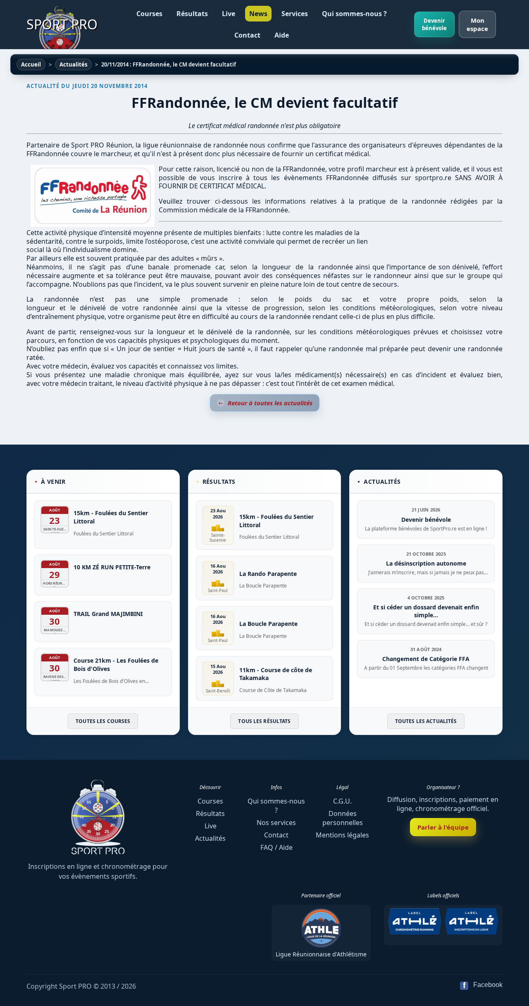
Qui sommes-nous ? (354, 13)
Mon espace (477, 24)
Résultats (192, 13)
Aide (281, 35)
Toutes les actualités (426, 721)
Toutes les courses (103, 721)
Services (294, 13)
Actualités (210, 838)
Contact (247, 35)
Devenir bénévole (434, 24)
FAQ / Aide (276, 847)
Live (228, 13)
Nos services (276, 822)
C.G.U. (342, 801)
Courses (149, 13)
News (258, 13)
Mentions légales (342, 835)
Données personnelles (342, 818)
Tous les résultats (264, 721)
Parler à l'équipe (443, 827)
